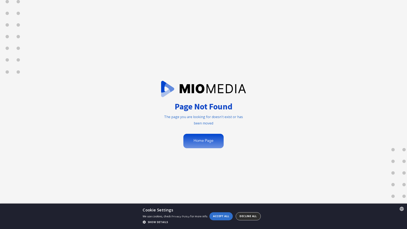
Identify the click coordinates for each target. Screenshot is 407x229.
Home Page (203, 141)
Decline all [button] (248, 216)
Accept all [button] (221, 216)
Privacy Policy (180, 216)
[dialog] (203, 216)
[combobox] (402, 209)
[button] (175, 222)
